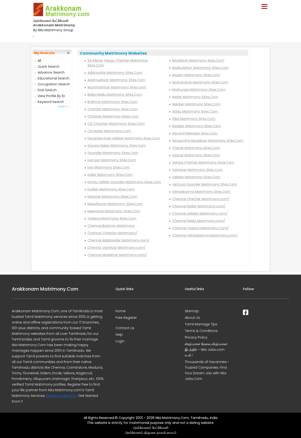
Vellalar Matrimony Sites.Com (196, 177)
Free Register (126, 317)
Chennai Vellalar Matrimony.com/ (200, 213)
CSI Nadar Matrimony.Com (109, 131)
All (39, 60)
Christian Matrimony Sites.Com (113, 116)
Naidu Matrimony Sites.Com (195, 111)
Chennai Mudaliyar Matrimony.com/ (117, 255)
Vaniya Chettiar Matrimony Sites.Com (203, 162)
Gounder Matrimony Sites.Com (112, 152)
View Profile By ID (51, 95)
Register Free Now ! (61, 395)
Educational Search (53, 77)
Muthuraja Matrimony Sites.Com (198, 89)
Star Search (47, 89)
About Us (192, 317)
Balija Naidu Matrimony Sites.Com (114, 94)
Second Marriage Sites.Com (195, 133)
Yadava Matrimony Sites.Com (111, 218)
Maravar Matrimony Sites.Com (112, 196)
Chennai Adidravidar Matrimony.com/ (118, 240)
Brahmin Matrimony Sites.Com (112, 101)
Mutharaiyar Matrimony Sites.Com (200, 82)
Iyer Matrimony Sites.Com (108, 167)
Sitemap (192, 311)
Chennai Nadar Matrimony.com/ (199, 206)
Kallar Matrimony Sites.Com (110, 174)
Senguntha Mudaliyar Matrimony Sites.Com (207, 140)
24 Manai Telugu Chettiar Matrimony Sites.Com (117, 63)
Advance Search (51, 72)
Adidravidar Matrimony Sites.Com (114, 72)
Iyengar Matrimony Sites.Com (111, 160)
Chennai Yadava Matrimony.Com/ (200, 228)
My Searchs (44, 53)
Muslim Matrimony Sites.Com (196, 75)
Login (119, 341)
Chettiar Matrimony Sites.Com (112, 109)
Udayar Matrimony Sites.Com (196, 155)
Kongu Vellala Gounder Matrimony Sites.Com (124, 182)
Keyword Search (51, 101)
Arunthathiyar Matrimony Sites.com (116, 87)
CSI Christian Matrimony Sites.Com (116, 123)
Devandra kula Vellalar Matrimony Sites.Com (123, 138)
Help (119, 334)
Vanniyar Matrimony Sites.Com (197, 169)
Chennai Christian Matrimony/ (112, 233)
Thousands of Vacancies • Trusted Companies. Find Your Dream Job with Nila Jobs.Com (207, 370)
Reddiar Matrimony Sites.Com (196, 126)
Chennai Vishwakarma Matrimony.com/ (205, 235)
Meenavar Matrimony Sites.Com (113, 211)
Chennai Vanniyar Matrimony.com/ (116, 247)
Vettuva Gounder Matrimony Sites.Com (204, 184)
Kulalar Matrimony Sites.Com (111, 189)
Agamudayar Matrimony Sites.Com (116, 80)
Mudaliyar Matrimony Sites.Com (198, 60)
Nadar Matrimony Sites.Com (195, 97)
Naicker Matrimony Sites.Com (196, 104)
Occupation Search (54, 83)
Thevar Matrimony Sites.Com (196, 148)
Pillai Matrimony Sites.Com (193, 118)
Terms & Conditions (201, 330)
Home (120, 311)
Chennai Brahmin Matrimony (111, 225)
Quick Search (48, 66)
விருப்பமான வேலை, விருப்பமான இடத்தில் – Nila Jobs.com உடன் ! (206, 350)
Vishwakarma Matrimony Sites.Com (201, 191)
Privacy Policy (196, 337)
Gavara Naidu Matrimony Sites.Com (116, 145)
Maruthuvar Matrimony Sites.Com (115, 203)
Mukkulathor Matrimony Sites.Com (200, 67)
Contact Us (124, 328)
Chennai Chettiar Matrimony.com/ (201, 199)
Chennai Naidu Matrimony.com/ (198, 220)
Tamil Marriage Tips (201, 324)
